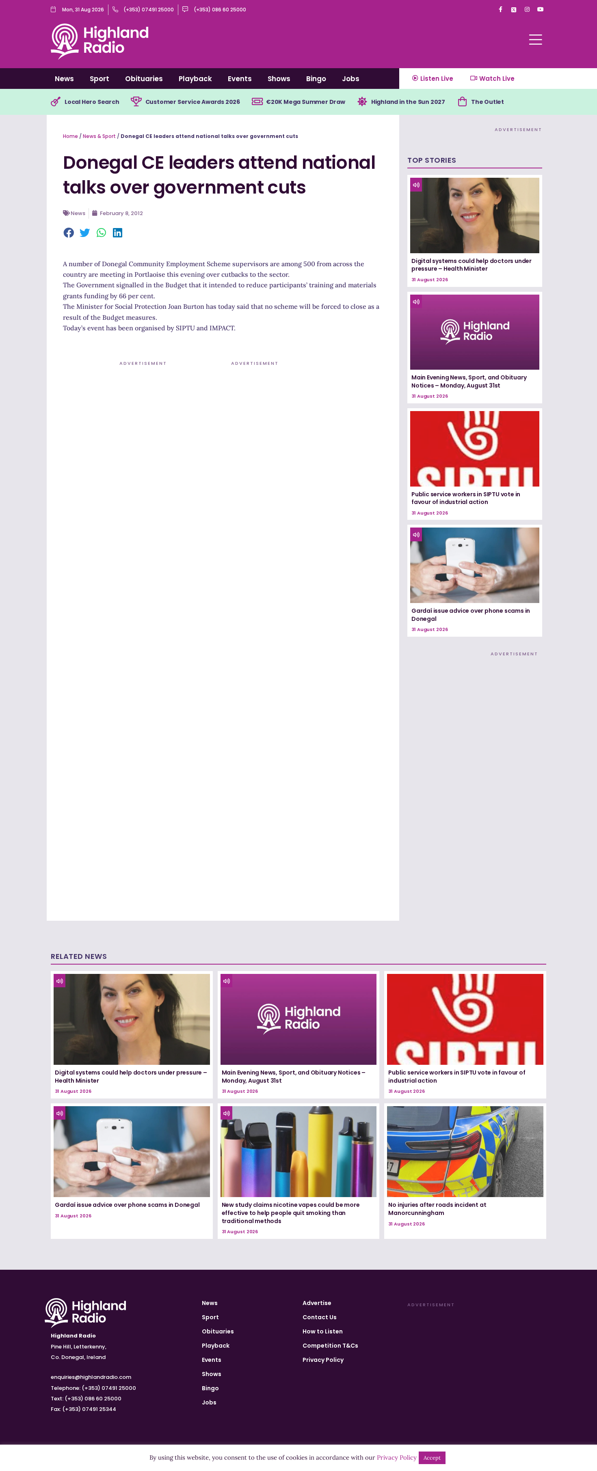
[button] (69, 233)
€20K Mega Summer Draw (305, 102)
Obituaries (144, 79)
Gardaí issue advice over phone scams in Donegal (470, 615)
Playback (195, 79)
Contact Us (320, 1317)
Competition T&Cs (330, 1346)
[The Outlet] (462, 102)
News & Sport (99, 136)
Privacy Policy (323, 1360)
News (64, 79)
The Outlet (487, 102)
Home (70, 136)
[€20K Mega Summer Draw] (257, 102)
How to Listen (323, 1331)
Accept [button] (432, 1457)
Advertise (317, 1303)
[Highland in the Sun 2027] (362, 102)
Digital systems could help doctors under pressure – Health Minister (471, 265)
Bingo (316, 79)
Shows (279, 79)
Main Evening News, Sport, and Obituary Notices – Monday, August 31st (468, 381)
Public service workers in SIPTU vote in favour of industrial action (465, 498)
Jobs (350, 79)
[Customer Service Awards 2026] (136, 102)
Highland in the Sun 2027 (408, 102)
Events (240, 79)
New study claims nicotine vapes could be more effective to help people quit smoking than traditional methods (291, 1213)
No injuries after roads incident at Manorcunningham (437, 1209)
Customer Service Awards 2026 (192, 102)
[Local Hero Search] (56, 102)
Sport (99, 79)
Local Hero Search (92, 102)
